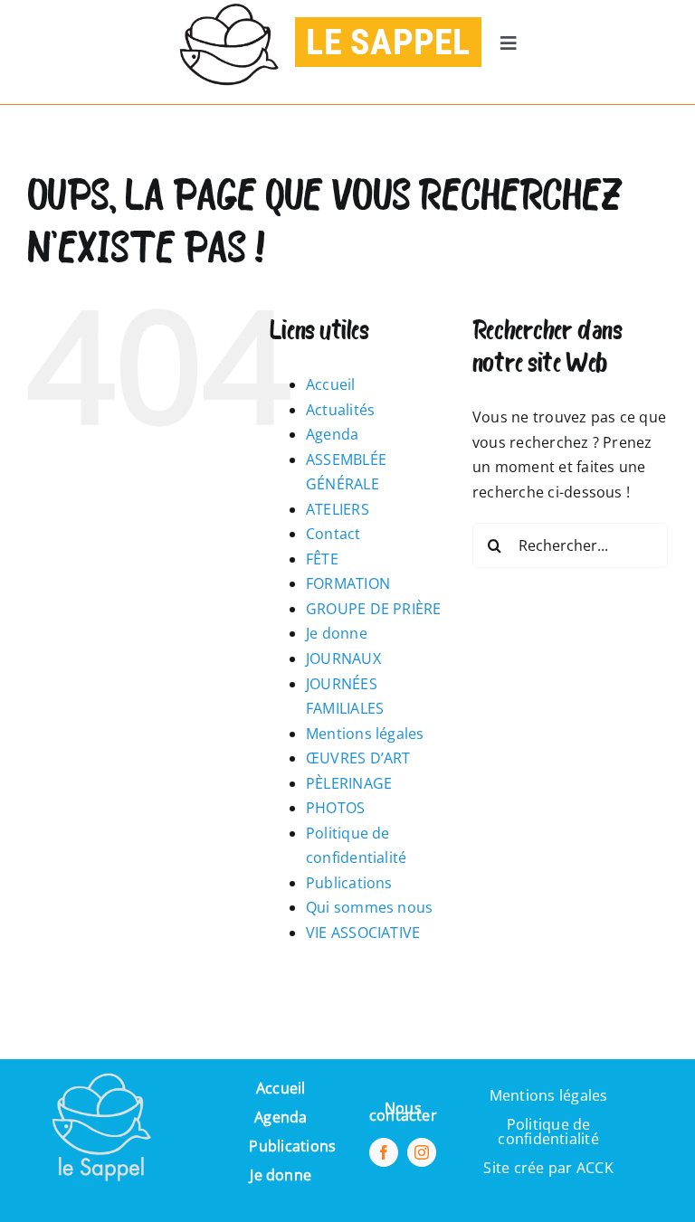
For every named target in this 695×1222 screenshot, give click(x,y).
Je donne (336, 633)
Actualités (340, 410)
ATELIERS (337, 509)
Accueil (331, 384)
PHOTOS (335, 808)
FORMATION (348, 583)
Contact (333, 534)
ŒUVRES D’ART (358, 758)
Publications (349, 883)
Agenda (332, 434)
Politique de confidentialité (548, 1131)
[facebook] (383, 1152)
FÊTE (322, 559)
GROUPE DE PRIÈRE (374, 609)
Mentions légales (365, 734)
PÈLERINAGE (349, 783)
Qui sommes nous (369, 907)
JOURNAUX (343, 658)
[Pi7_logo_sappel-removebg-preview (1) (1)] (99, 1066)
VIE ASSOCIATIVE (363, 933)
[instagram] (421, 1152)
